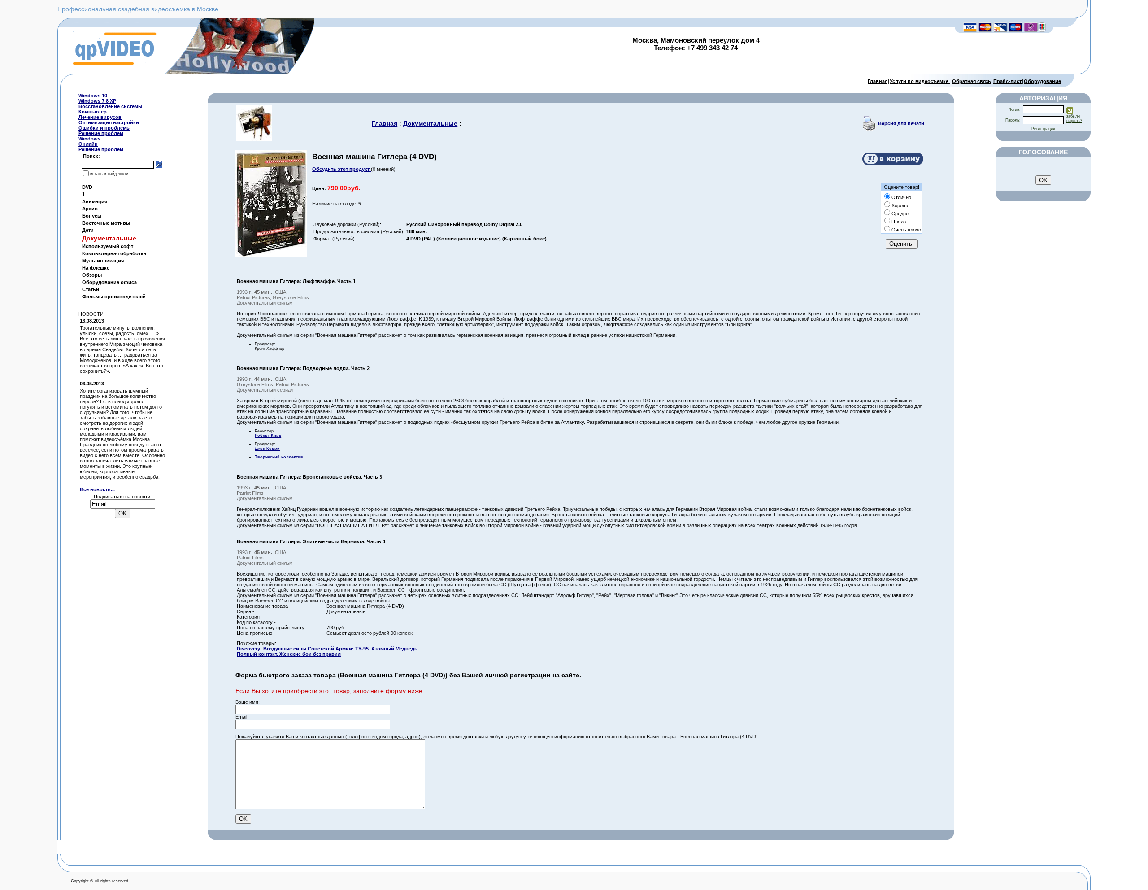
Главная (877, 81)
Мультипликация (103, 260)
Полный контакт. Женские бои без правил (289, 654)
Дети (88, 230)
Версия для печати (901, 123)
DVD (87, 187)
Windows (89, 138)
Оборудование (1042, 81)
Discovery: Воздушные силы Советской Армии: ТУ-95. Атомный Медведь (327, 648)
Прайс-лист (1007, 81)
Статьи (90, 289)
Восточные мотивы (106, 223)
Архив (90, 208)
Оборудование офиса (109, 282)
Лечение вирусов (100, 117)
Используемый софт (107, 246)
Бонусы (91, 215)
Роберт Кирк (268, 435)
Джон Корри (267, 448)
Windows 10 (92, 95)
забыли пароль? (1074, 118)
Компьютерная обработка (114, 253)
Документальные (430, 123)
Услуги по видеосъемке (920, 81)
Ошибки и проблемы (104, 128)
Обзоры (92, 275)
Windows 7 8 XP (97, 101)
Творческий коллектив (279, 457)
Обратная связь (971, 81)
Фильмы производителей (114, 296)
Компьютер (92, 111)
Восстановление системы (110, 106)
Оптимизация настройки (108, 122)
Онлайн (88, 144)
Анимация (94, 201)
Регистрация (1043, 129)
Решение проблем (100, 133)
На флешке (95, 267)
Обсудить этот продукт (341, 169)
